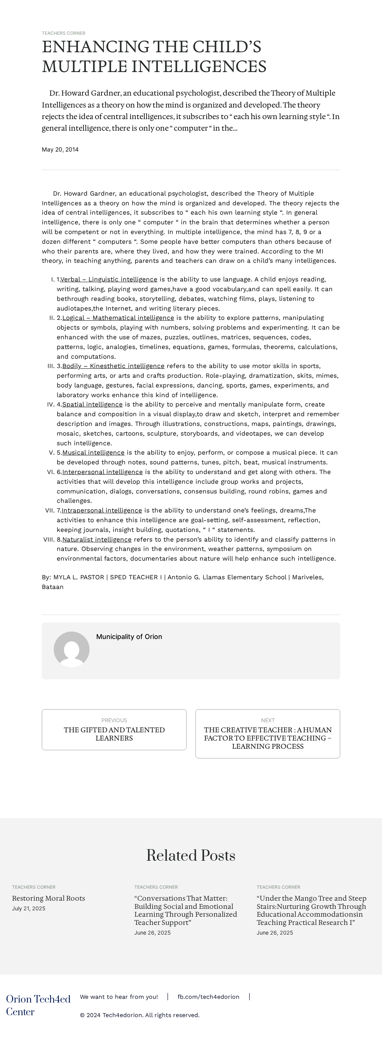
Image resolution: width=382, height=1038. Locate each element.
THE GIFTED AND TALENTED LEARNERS (114, 734)
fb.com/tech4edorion (208, 997)
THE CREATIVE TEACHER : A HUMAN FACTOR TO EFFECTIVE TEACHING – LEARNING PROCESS (268, 738)
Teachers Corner (63, 33)
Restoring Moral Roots (48, 898)
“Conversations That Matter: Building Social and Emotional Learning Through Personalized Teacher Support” (185, 910)
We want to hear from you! (119, 997)
